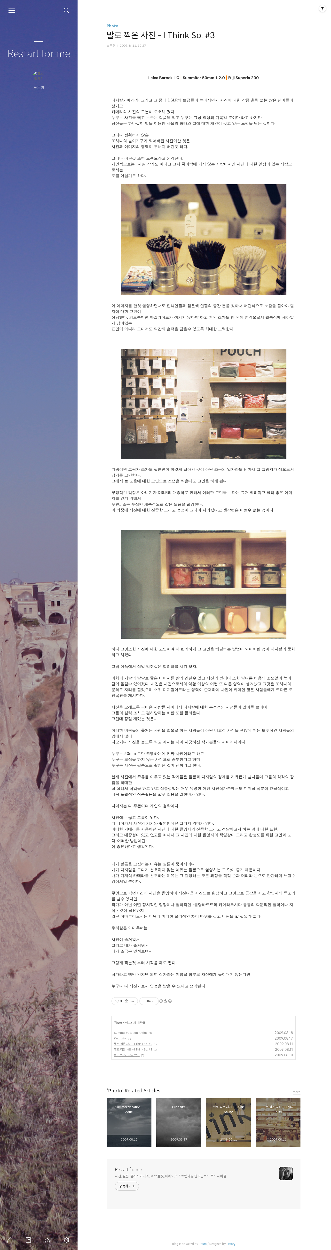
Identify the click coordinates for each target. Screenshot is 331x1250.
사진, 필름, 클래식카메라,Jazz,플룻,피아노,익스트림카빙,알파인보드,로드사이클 (170, 1176)
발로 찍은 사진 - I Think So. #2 (133, 1044)
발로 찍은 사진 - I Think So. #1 (133, 1049)
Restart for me (38, 54)
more (296, 1092)
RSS (48, 1240)
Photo (112, 26)
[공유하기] (126, 1001)
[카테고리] (11, 10)
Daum (203, 1244)
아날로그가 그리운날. (127, 1055)
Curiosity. (120, 1038)
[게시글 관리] (132, 1001)
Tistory (230, 1244)
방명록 (29, 1240)
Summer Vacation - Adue (130, 1033)
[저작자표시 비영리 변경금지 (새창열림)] (165, 1001)
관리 (67, 1240)
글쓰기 (10, 1240)
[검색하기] (66, 10)
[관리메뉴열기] (322, 8)
